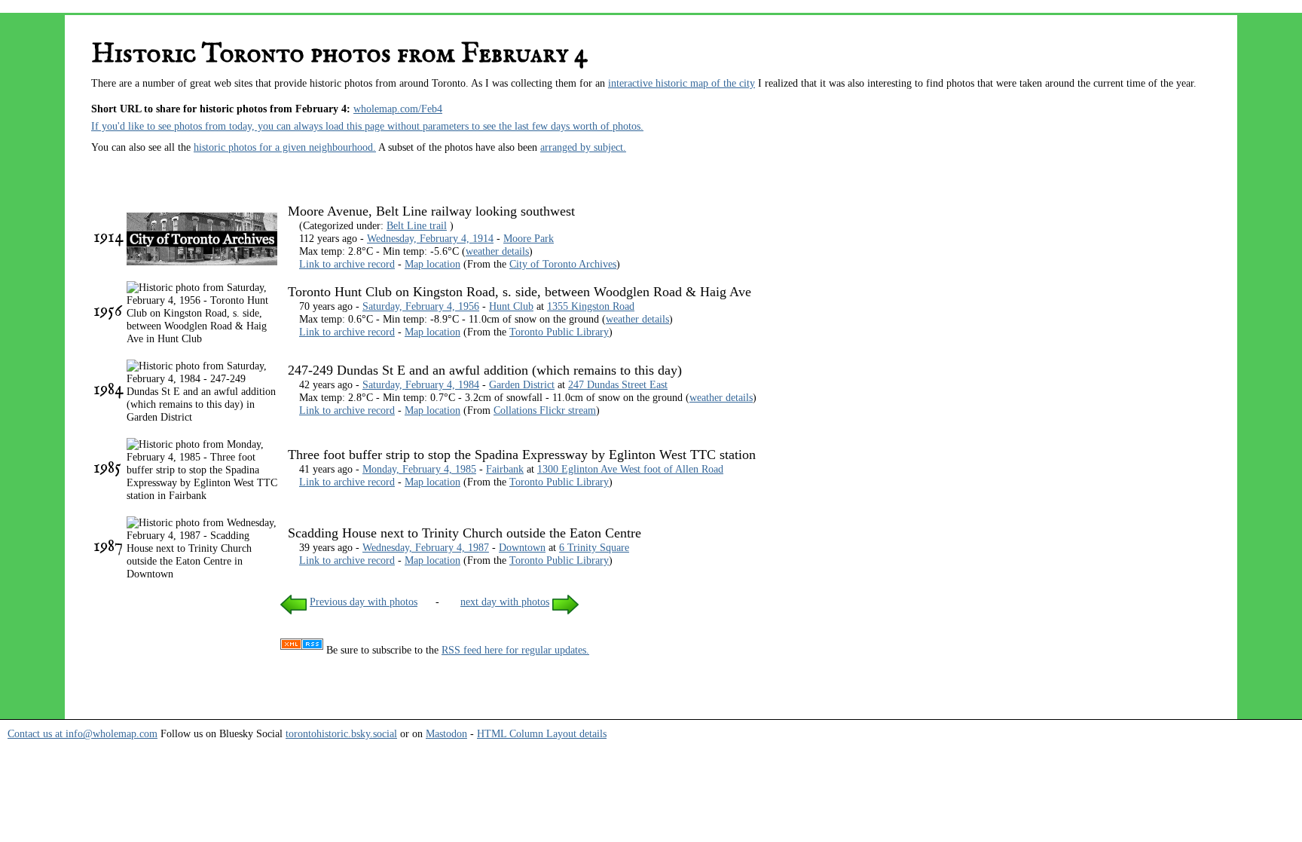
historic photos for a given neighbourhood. (285, 147)
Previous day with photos (363, 602)
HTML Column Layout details (542, 733)
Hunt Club (511, 306)
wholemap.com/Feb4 (397, 109)
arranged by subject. (583, 147)
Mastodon (446, 733)
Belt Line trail (417, 225)
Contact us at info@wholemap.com (82, 733)
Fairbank (505, 469)
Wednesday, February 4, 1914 (430, 238)
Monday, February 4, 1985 (419, 469)
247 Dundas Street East (618, 384)
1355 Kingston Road (590, 306)
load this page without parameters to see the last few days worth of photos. (484, 126)
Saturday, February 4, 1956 (420, 306)
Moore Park (528, 238)
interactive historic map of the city (681, 83)
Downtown (522, 547)
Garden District (522, 384)
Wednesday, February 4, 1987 (425, 547)
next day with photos (504, 602)
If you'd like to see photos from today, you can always (208, 126)
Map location (432, 264)
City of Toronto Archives (562, 264)
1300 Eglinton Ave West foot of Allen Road (630, 469)
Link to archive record (347, 264)
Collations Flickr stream (545, 410)
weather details (497, 251)
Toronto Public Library (559, 332)
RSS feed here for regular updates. (515, 650)
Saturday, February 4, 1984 (420, 384)
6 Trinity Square (594, 547)
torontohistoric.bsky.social (341, 733)
